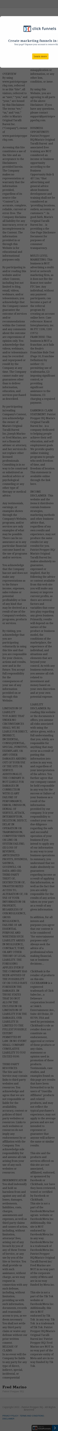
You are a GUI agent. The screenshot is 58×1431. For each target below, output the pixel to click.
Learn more (40, 56)
